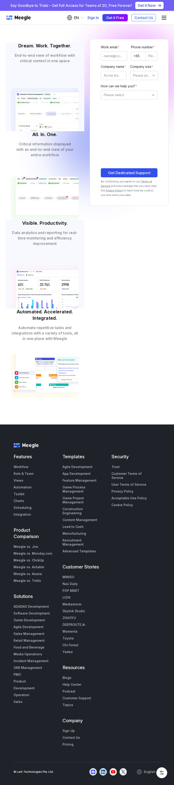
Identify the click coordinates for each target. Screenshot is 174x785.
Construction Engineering (73, 511)
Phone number (142, 47)
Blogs (67, 678)
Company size (140, 66)
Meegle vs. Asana (28, 574)
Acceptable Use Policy (129, 498)
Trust (115, 467)
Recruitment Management (73, 542)
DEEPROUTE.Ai (74, 625)
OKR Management (28, 668)
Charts (19, 501)
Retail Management (29, 640)
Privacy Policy (114, 190)
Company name (112, 66)
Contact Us (143, 17)
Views (18, 480)
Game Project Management (73, 500)
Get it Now (147, 5)
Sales (18, 702)
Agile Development (29, 627)
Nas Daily (70, 584)
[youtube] (113, 771)
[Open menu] (164, 17)
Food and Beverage (29, 647)
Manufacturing (74, 533)
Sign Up (69, 731)
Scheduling (22, 508)
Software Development (32, 613)
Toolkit (19, 494)
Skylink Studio (74, 611)
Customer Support (77, 698)
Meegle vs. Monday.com (33, 553)
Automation (23, 487)
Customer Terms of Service (126, 476)
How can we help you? (118, 86)
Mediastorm (72, 604)
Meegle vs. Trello (27, 581)
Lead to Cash (73, 527)
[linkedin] (103, 771)
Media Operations (28, 654)
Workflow (21, 467)
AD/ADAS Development (31, 606)
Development (24, 688)
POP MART (71, 590)
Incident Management (31, 661)
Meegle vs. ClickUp (29, 560)
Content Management (80, 520)
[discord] (93, 771)
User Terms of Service (128, 484)
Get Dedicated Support (129, 173)
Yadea (68, 652)
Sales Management (29, 634)
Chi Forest (70, 645)
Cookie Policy (122, 505)
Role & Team (24, 473)
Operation (21, 695)
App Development (77, 473)
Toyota (68, 638)
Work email (109, 47)
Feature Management (80, 480)
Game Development (29, 620)
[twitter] (123, 771)
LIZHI (66, 597)
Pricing (68, 744)
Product (20, 681)
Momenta (70, 631)
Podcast (69, 691)
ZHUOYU (69, 618)
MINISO (68, 577)
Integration (22, 514)
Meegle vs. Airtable (29, 567)
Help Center (72, 684)
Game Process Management (74, 489)
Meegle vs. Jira (26, 547)
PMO (17, 674)
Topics (68, 705)
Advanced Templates (79, 551)
